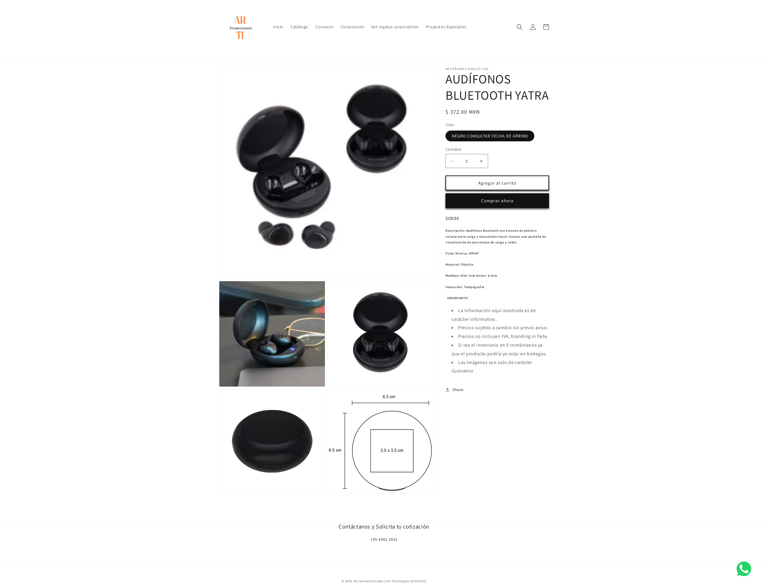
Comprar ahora (497, 200)
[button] (519, 27)
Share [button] (458, 389)
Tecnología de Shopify (409, 581)
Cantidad (453, 149)
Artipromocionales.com (372, 581)
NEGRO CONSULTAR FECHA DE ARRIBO (490, 136)
